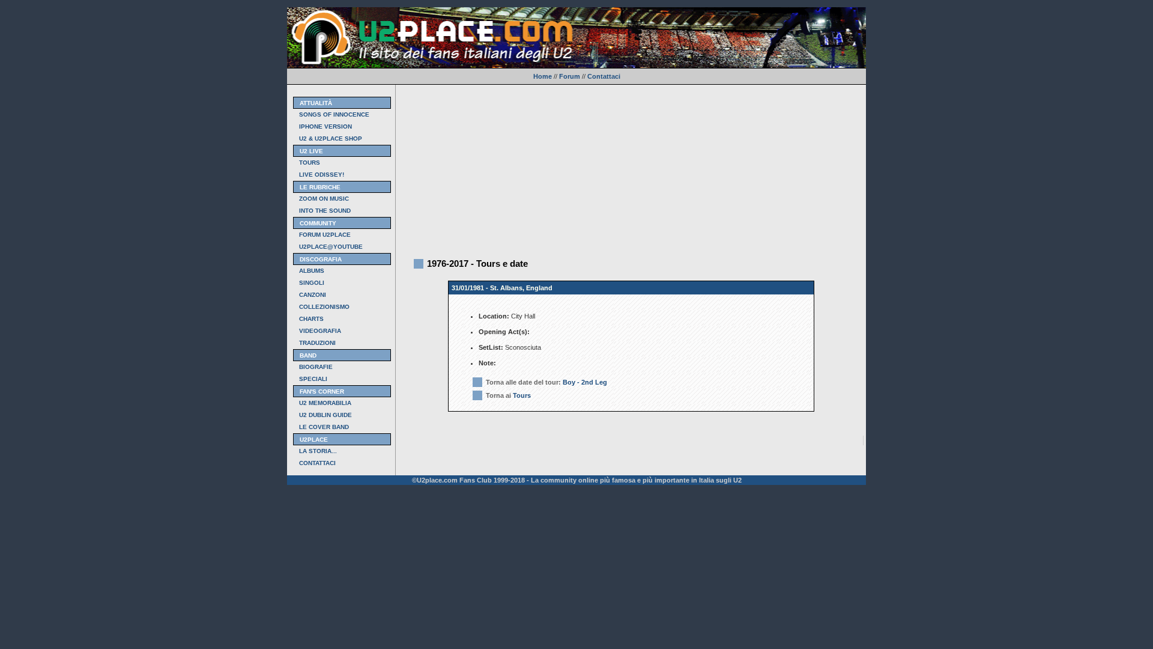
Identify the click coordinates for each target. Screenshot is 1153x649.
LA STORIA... (318, 451)
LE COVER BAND (324, 427)
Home (542, 76)
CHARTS (311, 318)
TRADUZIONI (317, 343)
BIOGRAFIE (316, 367)
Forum (569, 76)
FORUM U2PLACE (325, 234)
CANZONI (312, 294)
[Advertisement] (631, 169)
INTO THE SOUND (325, 210)
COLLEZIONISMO (324, 306)
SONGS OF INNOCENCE (334, 114)
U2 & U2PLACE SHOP (330, 138)
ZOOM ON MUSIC (324, 198)
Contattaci (603, 76)
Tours (522, 395)
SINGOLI (311, 282)
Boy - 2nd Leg (585, 382)
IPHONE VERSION (325, 126)
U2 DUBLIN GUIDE (325, 415)
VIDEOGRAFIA (320, 331)
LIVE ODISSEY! (321, 174)
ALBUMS (311, 270)
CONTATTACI (317, 463)
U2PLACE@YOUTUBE (331, 246)
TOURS (309, 162)
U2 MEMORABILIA (325, 403)
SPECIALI (313, 379)
